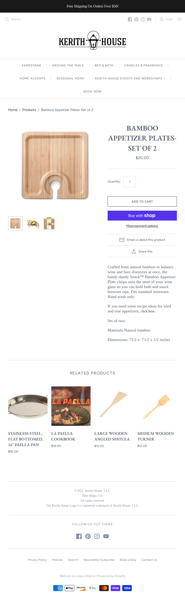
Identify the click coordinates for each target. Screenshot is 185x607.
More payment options (142, 226)
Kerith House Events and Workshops (128, 78)
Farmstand (31, 65)
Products (29, 110)
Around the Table (68, 65)
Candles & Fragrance (143, 65)
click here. (148, 311)
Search (16, 19)
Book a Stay (128, 560)
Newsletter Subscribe (99, 560)
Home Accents (32, 78)
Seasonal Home (70, 78)
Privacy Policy (37, 560)
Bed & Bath (104, 65)
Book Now (92, 91)
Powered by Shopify (111, 576)
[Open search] (7, 19)
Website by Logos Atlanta (77, 576)
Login (169, 19)
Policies (57, 560)
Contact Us (149, 560)
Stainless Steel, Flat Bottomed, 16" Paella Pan (25, 439)
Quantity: (114, 181)
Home (12, 110)
